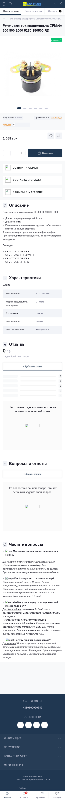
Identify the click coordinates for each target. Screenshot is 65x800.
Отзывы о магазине (28, 192)
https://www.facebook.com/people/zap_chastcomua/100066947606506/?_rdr (20, 725)
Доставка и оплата (27, 180)
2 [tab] (24, 108)
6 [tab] (46, 108)
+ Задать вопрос (32, 474)
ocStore (38, 776)
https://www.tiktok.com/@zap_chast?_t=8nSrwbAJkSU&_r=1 (36, 725)
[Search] (10, 4)
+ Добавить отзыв (32, 366)
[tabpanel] (32, 75)
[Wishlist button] (51, 136)
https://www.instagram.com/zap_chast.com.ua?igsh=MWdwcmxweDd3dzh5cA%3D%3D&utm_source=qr (28, 725)
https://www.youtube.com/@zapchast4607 (44, 725)
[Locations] (55, 4)
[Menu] (4, 4)
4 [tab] (35, 108)
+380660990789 (32, 707)
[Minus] (6, 153)
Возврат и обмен (25, 167)
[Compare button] (59, 136)
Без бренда (56, 118)
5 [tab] (40, 108)
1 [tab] (19, 108)
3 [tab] (30, 108)
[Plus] (21, 153)
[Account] (61, 4)
